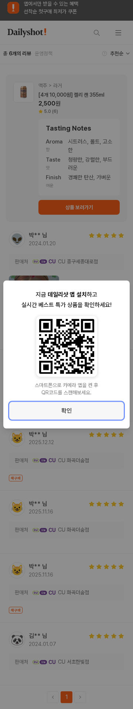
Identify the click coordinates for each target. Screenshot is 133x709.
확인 (66, 410)
